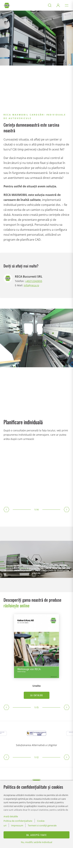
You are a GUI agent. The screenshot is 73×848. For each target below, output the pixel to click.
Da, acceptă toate (36, 834)
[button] (6, 509)
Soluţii (11, 110)
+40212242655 (33, 281)
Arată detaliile (11, 816)
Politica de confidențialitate (18, 820)
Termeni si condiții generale (42, 825)
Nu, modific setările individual (36, 842)
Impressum (17, 825)
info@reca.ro (31, 285)
